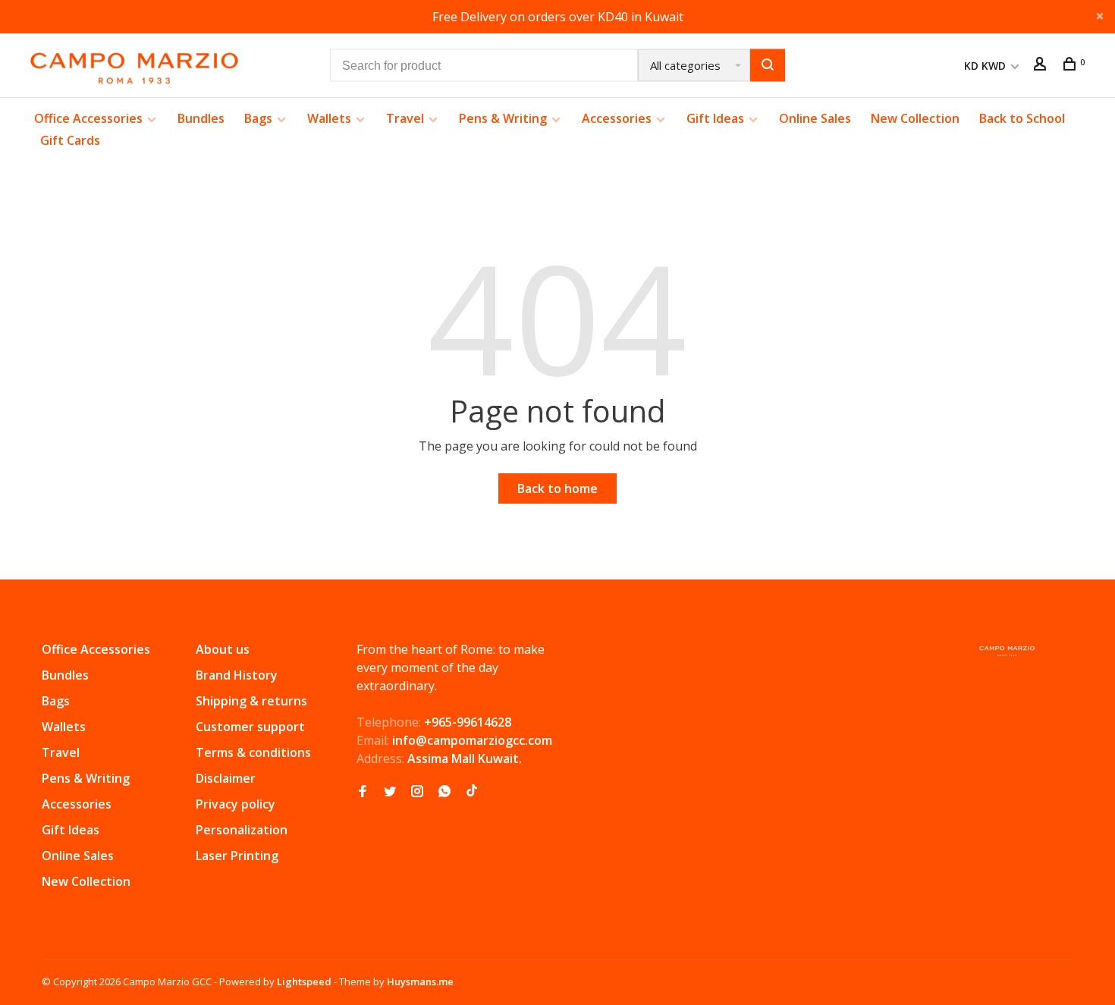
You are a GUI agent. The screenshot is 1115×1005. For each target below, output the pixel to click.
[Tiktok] (472, 792)
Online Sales (815, 118)
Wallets (329, 118)
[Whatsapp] (444, 792)
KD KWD (986, 65)
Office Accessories (88, 118)
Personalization (241, 829)
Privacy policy (235, 804)
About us (223, 649)
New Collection (915, 118)
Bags (258, 118)
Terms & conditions (253, 752)
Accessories (617, 118)
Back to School (1022, 118)
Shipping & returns (251, 701)
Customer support (250, 726)
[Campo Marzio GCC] (1006, 651)
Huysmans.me (420, 981)
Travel (405, 118)
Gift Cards (70, 140)
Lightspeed (304, 981)
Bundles (201, 118)
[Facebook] (362, 792)
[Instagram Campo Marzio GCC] (417, 792)
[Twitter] (390, 792)
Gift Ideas (715, 118)
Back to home (557, 488)
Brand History (237, 675)
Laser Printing (237, 855)
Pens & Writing (503, 118)
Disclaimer (226, 778)
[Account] (1042, 65)
